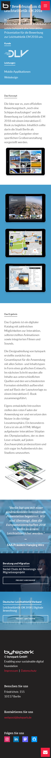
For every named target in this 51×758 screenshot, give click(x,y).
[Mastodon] (25, 739)
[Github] (34, 739)
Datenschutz (28, 670)
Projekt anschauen (25, 580)
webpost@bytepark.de (17, 717)
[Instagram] (7, 739)
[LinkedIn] (16, 739)
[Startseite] (5, 5)
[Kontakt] (45, 752)
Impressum (11, 670)
